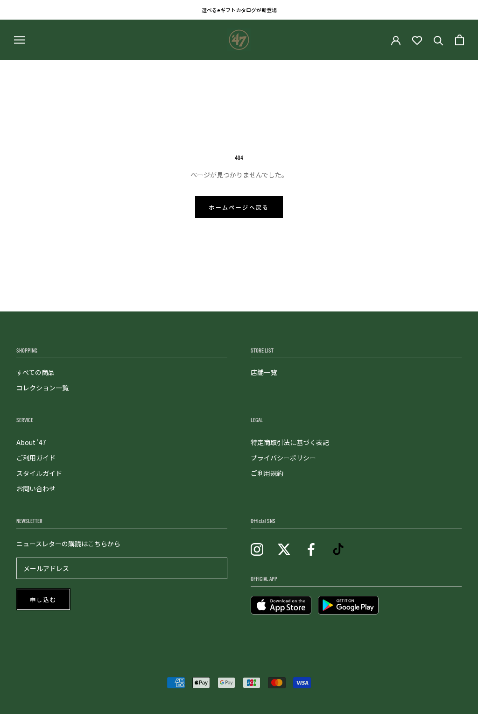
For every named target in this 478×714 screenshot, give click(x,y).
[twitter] (284, 548)
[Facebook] (311, 548)
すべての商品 (35, 372)
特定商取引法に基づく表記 (290, 442)
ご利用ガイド (36, 457)
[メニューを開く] (19, 39)
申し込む (43, 600)
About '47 (31, 442)
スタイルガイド (39, 473)
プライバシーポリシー (283, 457)
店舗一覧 (264, 372)
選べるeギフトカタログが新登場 (239, 10)
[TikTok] (338, 548)
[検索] (438, 40)
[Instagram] (257, 548)
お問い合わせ (36, 488)
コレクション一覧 (42, 387)
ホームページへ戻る (239, 208)
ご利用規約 (267, 473)
